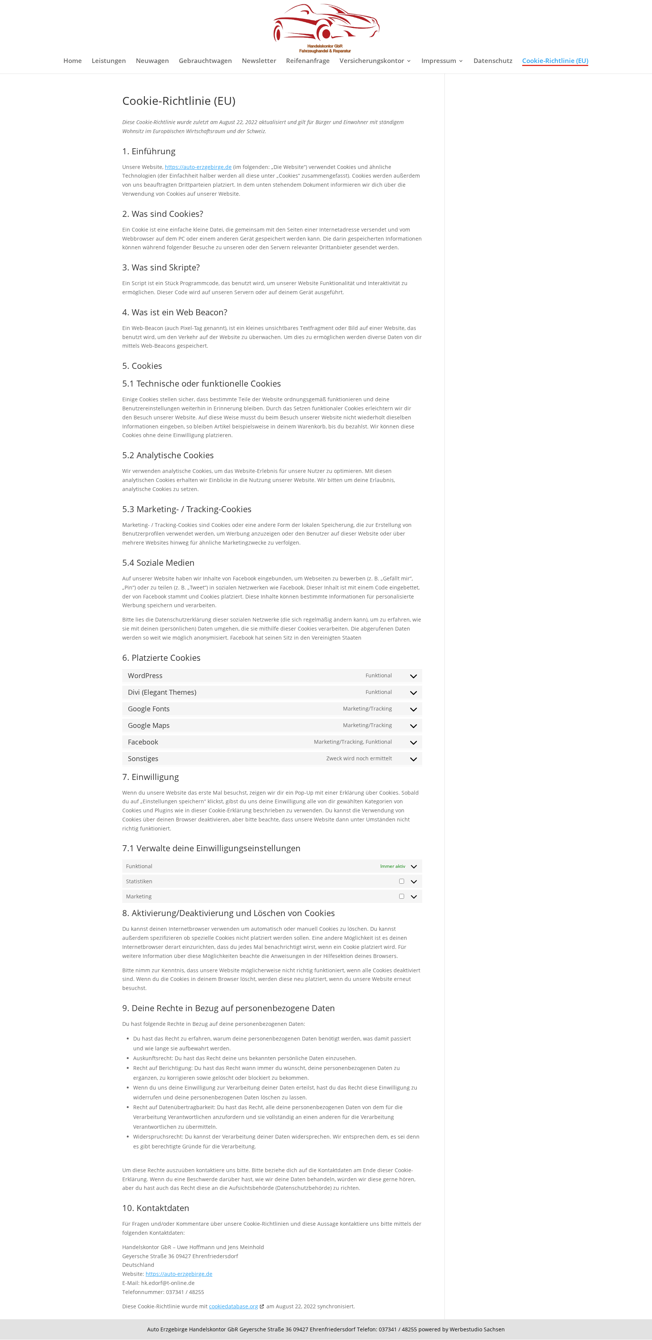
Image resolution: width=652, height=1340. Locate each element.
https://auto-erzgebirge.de (198, 166)
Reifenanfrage (308, 61)
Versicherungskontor (372, 61)
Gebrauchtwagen (205, 61)
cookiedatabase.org (233, 1306)
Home (72, 61)
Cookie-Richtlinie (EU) (555, 61)
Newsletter (259, 61)
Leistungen (109, 61)
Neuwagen (152, 61)
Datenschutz (493, 61)
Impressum (438, 61)
